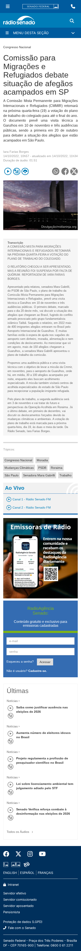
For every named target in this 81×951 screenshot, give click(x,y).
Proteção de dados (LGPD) (22, 922)
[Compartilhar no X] (74, 171)
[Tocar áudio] (8, 171)
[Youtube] (41, 854)
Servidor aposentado (18, 906)
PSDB (42, 467)
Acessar (45, 662)
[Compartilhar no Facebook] (65, 171)
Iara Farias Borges (16, 151)
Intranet (13, 884)
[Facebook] (7, 854)
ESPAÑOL (27, 873)
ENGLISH (10, 873)
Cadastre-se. (37, 671)
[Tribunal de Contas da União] (26, 864)
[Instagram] (30, 854)
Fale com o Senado (21, 928)
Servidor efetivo (14, 893)
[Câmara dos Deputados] (6, 864)
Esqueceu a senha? (20, 661)
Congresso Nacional (18, 460)
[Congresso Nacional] (16, 864)
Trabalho (65, 475)
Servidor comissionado (20, 899)
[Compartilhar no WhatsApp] (56, 171)
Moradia (42, 460)
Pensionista (11, 912)
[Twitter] (18, 854)
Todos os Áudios (18, 831)
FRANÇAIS (45, 873)
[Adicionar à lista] (17, 171)
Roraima (56, 467)
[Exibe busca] (72, 21)
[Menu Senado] (7, 6)
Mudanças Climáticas (19, 467)
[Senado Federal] (40, 6)
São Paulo (12, 475)
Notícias (12, 701)
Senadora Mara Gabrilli (39, 475)
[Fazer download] (25, 171)
